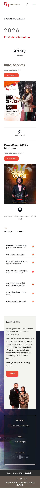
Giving (12, 373)
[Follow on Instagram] (22, 457)
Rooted (28, 473)
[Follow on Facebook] (13, 457)
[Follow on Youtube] (27, 457)
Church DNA (17, 473)
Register (11, 75)
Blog (8, 473)
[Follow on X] (18, 457)
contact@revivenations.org (20, 425)
